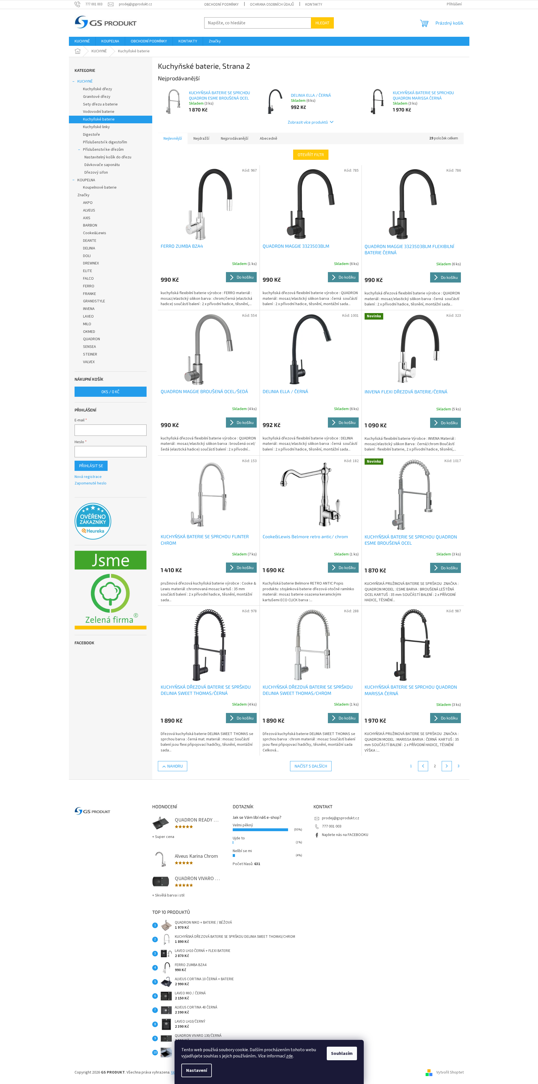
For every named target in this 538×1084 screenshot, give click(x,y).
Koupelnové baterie (100, 187)
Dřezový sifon (96, 172)
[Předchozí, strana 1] (423, 766)
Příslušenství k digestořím (105, 142)
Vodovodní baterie (98, 112)
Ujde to (239, 838)
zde (289, 1056)
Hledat (322, 22)
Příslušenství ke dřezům (103, 149)
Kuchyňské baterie (99, 119)
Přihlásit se (91, 465)
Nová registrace (88, 477)
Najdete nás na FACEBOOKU (345, 835)
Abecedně (268, 138)
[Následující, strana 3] (447, 766)
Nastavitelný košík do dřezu (107, 157)
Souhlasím (342, 1053)
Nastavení (196, 1070)
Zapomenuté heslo (90, 483)
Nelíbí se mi (242, 851)
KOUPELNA (86, 180)
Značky (83, 195)
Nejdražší (201, 138)
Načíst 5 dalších (311, 766)
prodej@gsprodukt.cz (340, 818)
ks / (110, 391)
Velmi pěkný (243, 825)
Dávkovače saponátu (102, 165)
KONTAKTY (313, 4)
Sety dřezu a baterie (100, 104)
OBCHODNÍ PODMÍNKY (221, 4)
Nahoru (175, 766)
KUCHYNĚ (85, 81)
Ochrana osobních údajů (272, 4)
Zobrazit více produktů (308, 122)
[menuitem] (82, 41)
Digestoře (91, 134)
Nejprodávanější (234, 138)
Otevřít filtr (311, 154)
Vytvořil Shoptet (450, 1072)
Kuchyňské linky (96, 127)
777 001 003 (331, 826)
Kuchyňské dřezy (97, 89)
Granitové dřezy (96, 97)
